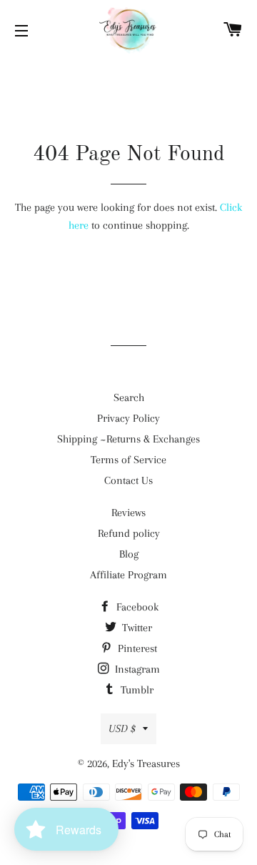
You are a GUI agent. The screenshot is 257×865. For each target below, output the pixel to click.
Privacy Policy (128, 418)
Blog (128, 554)
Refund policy (129, 533)
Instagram (136, 669)
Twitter (135, 627)
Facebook (136, 606)
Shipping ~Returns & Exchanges (128, 438)
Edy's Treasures (146, 763)
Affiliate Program (128, 574)
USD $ (122, 728)
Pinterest (136, 648)
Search (129, 397)
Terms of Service (128, 459)
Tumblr (135, 689)
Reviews (128, 512)
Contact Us (128, 480)
